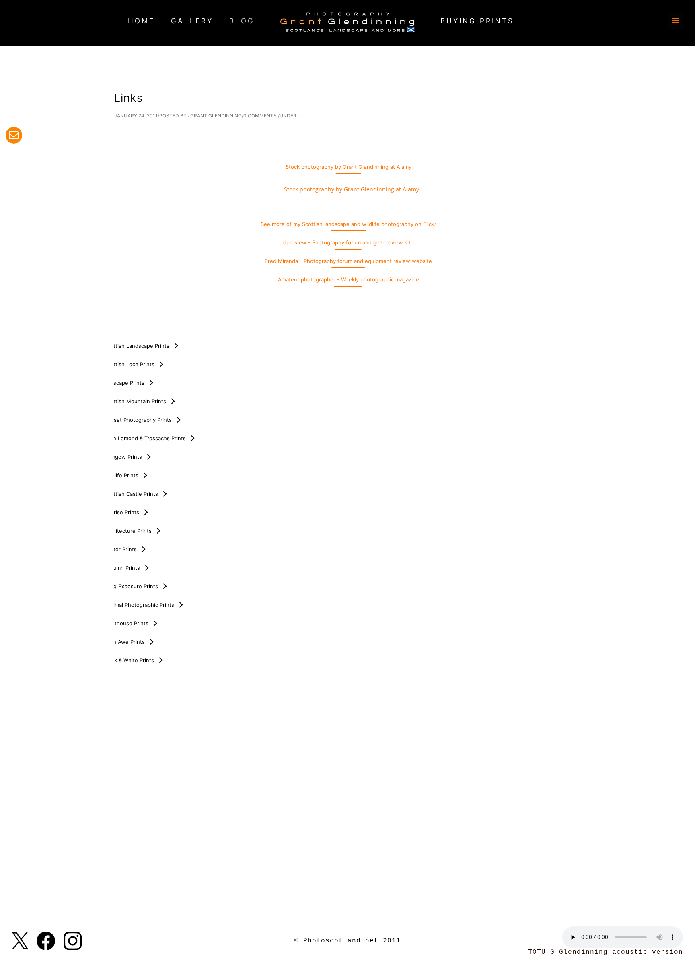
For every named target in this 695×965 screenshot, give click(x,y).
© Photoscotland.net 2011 (347, 940)
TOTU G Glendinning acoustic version (605, 952)
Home (141, 21)
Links (128, 98)
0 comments (260, 116)
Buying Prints (477, 21)
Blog (242, 21)
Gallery (192, 21)
